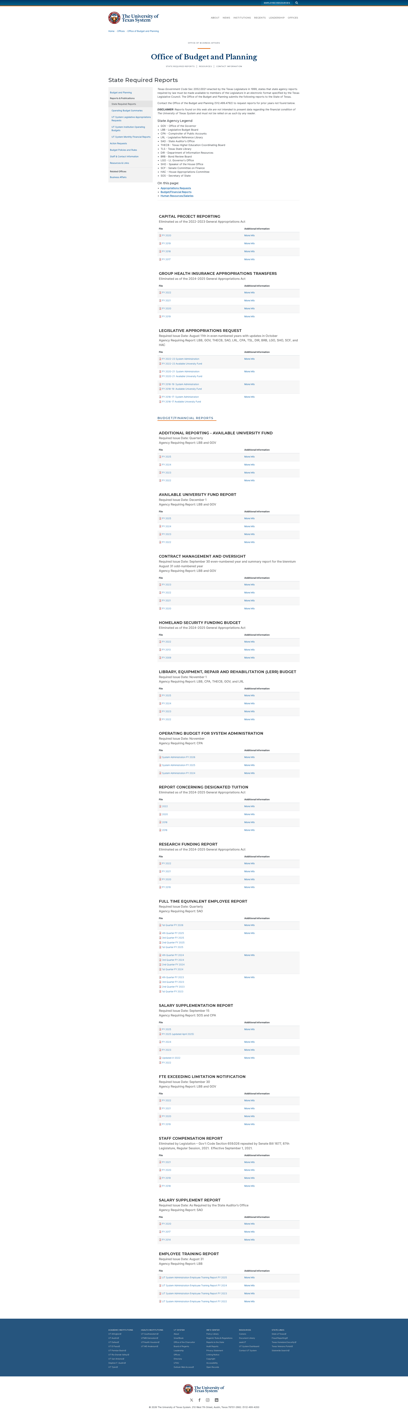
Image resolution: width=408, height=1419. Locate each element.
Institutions (242, 17)
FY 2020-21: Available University (182, 376)
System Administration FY (178, 757)
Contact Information (229, 66)
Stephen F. (116, 1363)
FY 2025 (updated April (178, 1034)
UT (114, 1334)
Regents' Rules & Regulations (219, 1338)
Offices (293, 17)
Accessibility (212, 1363)
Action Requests (118, 143)
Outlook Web (183, 1367)
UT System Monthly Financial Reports (131, 136)
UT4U (176, 1363)
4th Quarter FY (173, 933)
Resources (205, 66)
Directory (178, 1359)
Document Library (247, 1338)
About (215, 17)
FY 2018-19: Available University (182, 388)
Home (111, 31)
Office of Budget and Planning (143, 31)
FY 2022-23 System (180, 358)
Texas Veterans (281, 1346)
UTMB (148, 1338)
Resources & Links (119, 163)
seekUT (242, 1342)
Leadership (277, 17)
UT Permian (116, 1350)
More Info (249, 235)
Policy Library (212, 1334)
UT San (115, 1359)
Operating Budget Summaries (127, 110)
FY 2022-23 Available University (182, 363)
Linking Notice (212, 1354)
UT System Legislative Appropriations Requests (131, 119)
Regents (260, 17)
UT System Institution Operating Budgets (128, 129)
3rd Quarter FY (173, 937)
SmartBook (179, 1338)
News (226, 17)
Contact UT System (248, 1350)
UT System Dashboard (249, 1346)
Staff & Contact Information (124, 156)
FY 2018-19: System (180, 384)
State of (278, 1334)
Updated (171, 1057)
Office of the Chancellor (184, 1342)
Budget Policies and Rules (123, 150)
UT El (113, 1346)
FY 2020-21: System (180, 371)
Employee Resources (277, 3)
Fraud (279, 1338)
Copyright (210, 1359)
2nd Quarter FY (173, 942)
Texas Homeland (283, 1342)
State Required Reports (180, 66)
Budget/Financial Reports (176, 191)
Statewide (280, 1350)
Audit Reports (212, 1346)
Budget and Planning (121, 92)
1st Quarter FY (172, 925)
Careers (242, 1334)
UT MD (148, 1346)
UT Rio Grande (117, 1354)
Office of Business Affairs (204, 43)
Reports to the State (215, 1342)
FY (166, 235)
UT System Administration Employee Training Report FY (194, 1277)
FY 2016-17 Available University (181, 401)
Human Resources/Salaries (177, 195)
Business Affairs (118, 177)
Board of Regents (181, 1346)
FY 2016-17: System (180, 396)
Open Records (212, 1367)
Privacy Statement (214, 1350)
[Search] (296, 3)
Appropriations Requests (176, 188)
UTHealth (149, 1342)
